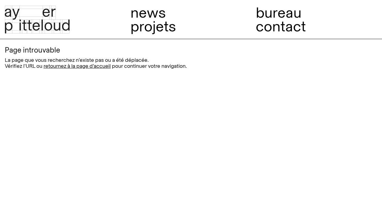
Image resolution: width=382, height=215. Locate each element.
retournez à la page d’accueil (77, 66)
